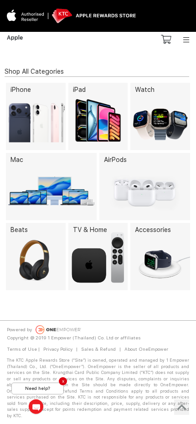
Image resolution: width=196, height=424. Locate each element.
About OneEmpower (146, 349)
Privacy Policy (57, 349)
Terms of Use (22, 349)
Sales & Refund (98, 349)
